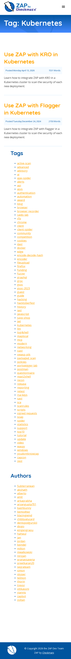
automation (24, 196)
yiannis (21, 592)
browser (22, 207)
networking (24, 347)
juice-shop (23, 318)
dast (19, 244)
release (21, 384)
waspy (21, 446)
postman (22, 369)
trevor (21, 585)
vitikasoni (23, 589)
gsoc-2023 (23, 288)
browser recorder (28, 211)
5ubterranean (26, 486)
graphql (22, 277)
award (21, 200)
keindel (21, 545)
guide (20, 295)
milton (21, 548)
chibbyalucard (25, 519)
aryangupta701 (26, 504)
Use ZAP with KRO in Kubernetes (31, 58)
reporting (23, 387)
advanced (23, 167)
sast (19, 398)
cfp (19, 218)
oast (20, 351)
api (19, 185)
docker (21, 248)
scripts (21, 409)
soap (20, 417)
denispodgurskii (27, 523)
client (20, 226)
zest (19, 461)
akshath (22, 490)
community (24, 233)
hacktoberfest (26, 303)
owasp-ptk (23, 354)
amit (20, 497)
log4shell (22, 332)
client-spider (25, 229)
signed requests (27, 413)
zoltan (21, 600)
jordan (21, 541)
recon (20, 380)
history (21, 307)
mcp (19, 340)
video (20, 442)
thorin (21, 581)
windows (22, 450)
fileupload (23, 262)
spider (21, 420)
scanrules (23, 406)
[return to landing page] (20, 11)
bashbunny (24, 508)
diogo (20, 526)
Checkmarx (48, 652)
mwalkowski (24, 552)
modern (22, 343)
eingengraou (25, 530)
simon (21, 570)
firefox (21, 266)
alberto (21, 493)
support (22, 428)
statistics (22, 424)
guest (20, 292)
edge (20, 251)
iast (19, 310)
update (21, 439)
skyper (21, 574)
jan (19, 537)
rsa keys (22, 395)
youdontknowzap (28, 453)
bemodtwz (23, 512)
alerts (20, 182)
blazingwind (24, 515)
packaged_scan (26, 358)
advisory (22, 171)
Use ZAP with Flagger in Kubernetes (32, 109)
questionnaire (26, 373)
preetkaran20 (25, 563)
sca (19, 402)
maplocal (22, 336)
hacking (22, 299)
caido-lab (22, 215)
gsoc (20, 284)
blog (20, 204)
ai (18, 174)
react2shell (24, 376)
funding (22, 270)
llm (19, 329)
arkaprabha (24, 501)
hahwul (21, 534)
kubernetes (24, 325)
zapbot (21, 596)
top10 (20, 431)
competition (24, 237)
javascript (23, 314)
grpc (20, 281)
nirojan (21, 556)
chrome (22, 222)
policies (21, 362)
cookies (22, 240)
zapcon (21, 457)
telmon (21, 578)
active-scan (24, 163)
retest (21, 391)
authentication (26, 193)
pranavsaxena (26, 559)
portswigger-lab (27, 365)
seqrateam (23, 567)
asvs (20, 189)
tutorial (21, 435)
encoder (22, 259)
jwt (19, 321)
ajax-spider (24, 178)
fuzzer (21, 273)
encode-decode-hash (30, 255)
